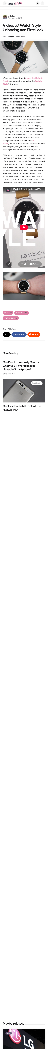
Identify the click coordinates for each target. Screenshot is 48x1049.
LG (9, 313)
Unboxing (22, 313)
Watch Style (11, 318)
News (8, 1033)
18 (9, 37)
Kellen (12, 16)
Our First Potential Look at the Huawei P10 (22, 408)
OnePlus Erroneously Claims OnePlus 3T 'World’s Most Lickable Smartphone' (21, 365)
